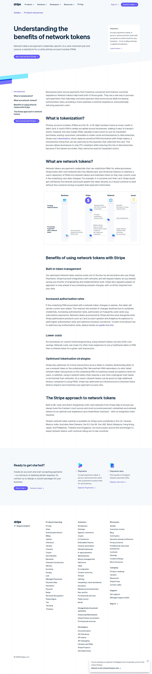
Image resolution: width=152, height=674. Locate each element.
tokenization (63, 138)
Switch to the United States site (105, 668)
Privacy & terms (116, 542)
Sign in (114, 4)
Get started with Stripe (26, 56)
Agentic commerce (86, 532)
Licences (113, 552)
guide (102, 325)
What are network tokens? (25, 100)
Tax (47, 602)
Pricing (80, 4)
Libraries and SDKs (85, 644)
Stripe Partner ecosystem (88, 618)
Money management (86, 559)
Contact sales (129, 4)
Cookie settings (116, 558)
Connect (49, 549)
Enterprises (82, 526)
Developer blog (84, 651)
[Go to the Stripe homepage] (16, 522)
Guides (17, 12)
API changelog (84, 641)
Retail (80, 602)
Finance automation (86, 546)
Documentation (84, 631)
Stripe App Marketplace (87, 614)
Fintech (81, 576)
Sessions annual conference (121, 539)
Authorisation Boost (54, 532)
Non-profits (83, 592)
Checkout (50, 542)
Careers (113, 575)
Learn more (115, 48)
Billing (48, 536)
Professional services (87, 595)
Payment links (51, 582)
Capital (49, 539)
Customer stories (117, 529)
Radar (48, 592)
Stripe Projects (84, 647)
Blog (112, 532)
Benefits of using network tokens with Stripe (25, 105)
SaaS (80, 566)
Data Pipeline (51, 556)
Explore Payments (86, 487)
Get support (115, 594)
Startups (81, 529)
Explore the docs (117, 482)
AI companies (83, 569)
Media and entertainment (88, 589)
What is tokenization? (23, 96)
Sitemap (113, 555)
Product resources (33, 12)
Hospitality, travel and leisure (90, 582)
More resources (116, 562)
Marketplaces (83, 556)
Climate (49, 546)
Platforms (82, 562)
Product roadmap (117, 571)
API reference (83, 634)
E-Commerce (83, 539)
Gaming (81, 579)
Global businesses (85, 549)
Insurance (82, 585)
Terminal (49, 605)
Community (114, 536)
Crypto (49, 552)
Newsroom (114, 578)
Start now (20, 488)
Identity (49, 566)
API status (82, 637)
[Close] (147, 662)
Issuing (49, 572)
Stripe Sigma (51, 599)
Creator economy (85, 572)
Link (47, 576)
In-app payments (85, 552)
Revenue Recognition (54, 595)
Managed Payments (54, 579)
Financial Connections (55, 562)
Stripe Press (115, 581)
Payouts (49, 589)
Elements (50, 559)
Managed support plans (119, 597)
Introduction (19, 91)
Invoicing (49, 569)
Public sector (83, 599)
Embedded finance (85, 542)
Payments (50, 585)
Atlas (48, 529)
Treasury (49, 609)
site (112, 325)
